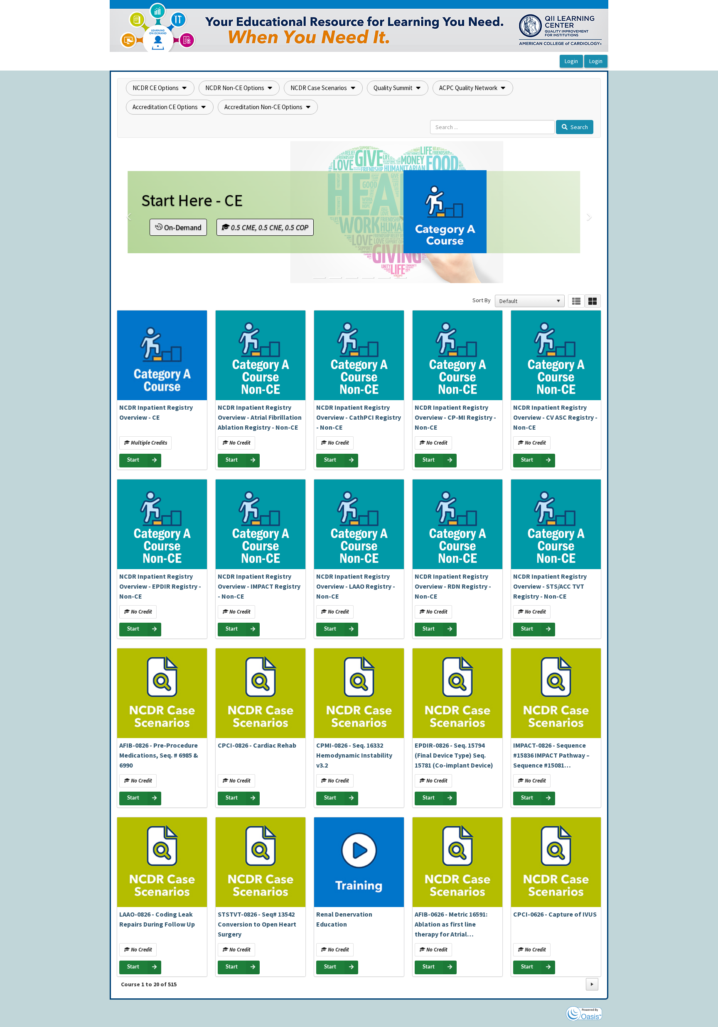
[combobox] (526, 301)
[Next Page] (592, 984)
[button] (160, 88)
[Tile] (593, 301)
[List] (576, 301)
